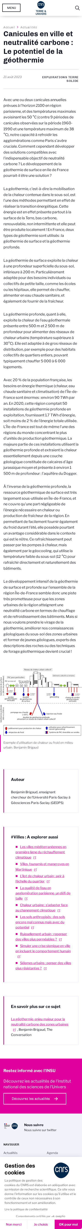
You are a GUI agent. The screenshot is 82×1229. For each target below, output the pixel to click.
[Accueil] (41, 8)
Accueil (9, 27)
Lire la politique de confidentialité (26, 1209)
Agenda (52, 1153)
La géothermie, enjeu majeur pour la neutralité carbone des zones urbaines (39, 1021)
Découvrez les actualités (31, 1099)
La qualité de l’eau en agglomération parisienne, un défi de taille (42, 893)
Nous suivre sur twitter (40, 1130)
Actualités (28, 27)
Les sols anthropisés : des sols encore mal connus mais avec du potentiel (40, 922)
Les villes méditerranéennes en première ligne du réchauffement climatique (40, 852)
